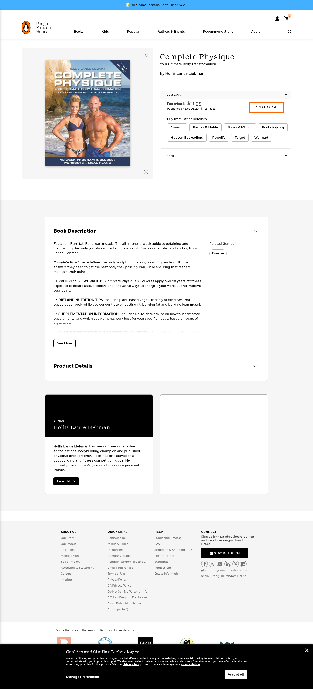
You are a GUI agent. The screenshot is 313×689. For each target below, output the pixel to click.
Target (240, 137)
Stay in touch (226, 553)
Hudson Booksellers (187, 137)
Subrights (161, 562)
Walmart (261, 137)
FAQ (157, 544)
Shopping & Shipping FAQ (173, 550)
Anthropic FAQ (118, 609)
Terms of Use (117, 574)
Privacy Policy (117, 580)
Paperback (225, 94)
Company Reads (119, 556)
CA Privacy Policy (119, 586)
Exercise (218, 253)
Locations (68, 550)
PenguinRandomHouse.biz (127, 562)
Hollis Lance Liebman (184, 73)
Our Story (67, 538)
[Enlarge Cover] (146, 172)
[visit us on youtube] (220, 564)
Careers (66, 574)
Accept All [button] (236, 674)
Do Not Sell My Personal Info (127, 592)
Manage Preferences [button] (83, 677)
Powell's (218, 137)
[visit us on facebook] (204, 564)
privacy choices (190, 664)
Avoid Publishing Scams (125, 603)
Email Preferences (120, 568)
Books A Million (240, 127)
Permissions (163, 568)
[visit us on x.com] (212, 564)
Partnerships (117, 538)
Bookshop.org (273, 127)
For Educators (164, 556)
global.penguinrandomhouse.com (225, 570)
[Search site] (290, 31)
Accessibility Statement (77, 568)
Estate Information (167, 574)
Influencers (115, 550)
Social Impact (70, 562)
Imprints (67, 580)
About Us (68, 532)
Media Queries (118, 544)
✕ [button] (306, 651)
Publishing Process (167, 538)
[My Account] (277, 17)
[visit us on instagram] (243, 564)
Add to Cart (267, 107)
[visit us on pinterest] (235, 564)
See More (64, 343)
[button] (79, 31)
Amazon (177, 127)
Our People (68, 544)
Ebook (225, 156)
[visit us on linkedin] (227, 564)
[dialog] (156, 667)
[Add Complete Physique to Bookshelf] (145, 55)
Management (70, 556)
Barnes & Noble (205, 127)
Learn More (68, 482)
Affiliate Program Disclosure (127, 598)
